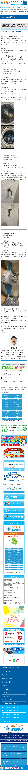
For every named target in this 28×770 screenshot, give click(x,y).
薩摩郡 (17, 414)
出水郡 (6, 416)
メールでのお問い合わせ (17, 4)
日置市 (6, 404)
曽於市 (17, 404)
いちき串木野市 (17, 407)
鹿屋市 (17, 395)
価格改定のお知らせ (9, 592)
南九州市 (6, 411)
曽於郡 (6, 418)
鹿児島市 (6, 395)
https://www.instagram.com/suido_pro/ (11, 383)
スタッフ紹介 (6, 689)
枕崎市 (6, 397)
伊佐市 (17, 411)
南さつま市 (7, 409)
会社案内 (4, 692)
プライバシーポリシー (8, 700)
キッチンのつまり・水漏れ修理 (11, 710)
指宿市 (17, 399)
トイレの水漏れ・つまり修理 (10, 707)
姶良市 (6, 414)
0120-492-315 (13, 733)
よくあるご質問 (6, 682)
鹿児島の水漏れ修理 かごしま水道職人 (11, 667)
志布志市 (17, 409)
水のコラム (5, 685)
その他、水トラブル (8, 721)
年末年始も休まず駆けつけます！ (13, 597)
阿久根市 (17, 397)
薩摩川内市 (17, 402)
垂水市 (6, 402)
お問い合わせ (6, 696)
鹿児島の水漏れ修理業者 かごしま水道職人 (11, 7)
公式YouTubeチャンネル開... (11, 587)
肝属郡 (17, 418)
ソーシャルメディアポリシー (10, 703)
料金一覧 (4, 675)
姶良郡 (17, 416)
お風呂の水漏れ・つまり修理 (10, 714)
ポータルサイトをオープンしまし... (13, 582)
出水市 (6, 399)
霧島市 (6, 407)
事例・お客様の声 (7, 678)
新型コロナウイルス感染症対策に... (13, 603)
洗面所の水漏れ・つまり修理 (10, 718)
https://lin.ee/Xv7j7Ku (7, 378)
